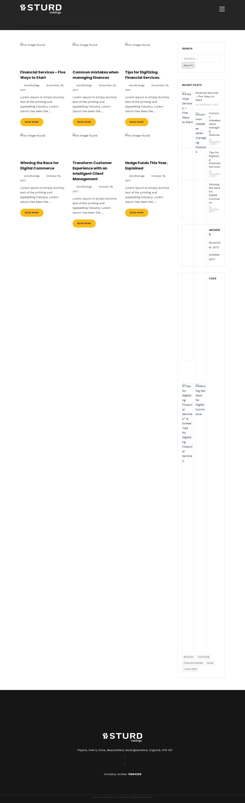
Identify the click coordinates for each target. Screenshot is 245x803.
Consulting (203, 657)
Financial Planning (193, 663)
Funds (210, 663)
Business (189, 657)
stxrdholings (32, 85)
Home (24, 26)
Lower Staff (190, 669)
